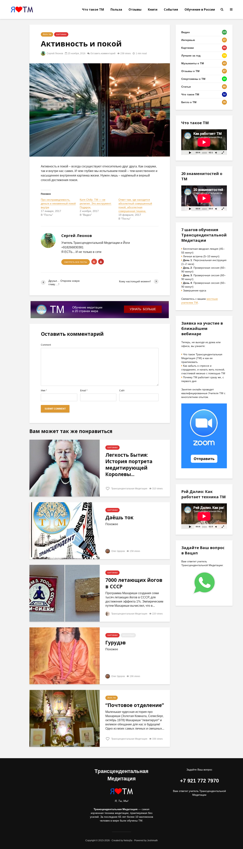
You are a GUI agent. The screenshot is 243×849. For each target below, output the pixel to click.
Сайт (122, 390)
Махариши (128, 635)
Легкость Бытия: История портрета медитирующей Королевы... (128, 464)
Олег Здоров (118, 551)
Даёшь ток (119, 517)
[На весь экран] (223, 152)
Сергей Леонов (54, 53)
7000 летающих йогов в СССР (133, 583)
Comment (46, 345)
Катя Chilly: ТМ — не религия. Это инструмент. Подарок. (95, 203)
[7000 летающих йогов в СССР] (64, 593)
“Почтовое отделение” (134, 705)
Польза (116, 9)
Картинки (61, 34)
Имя (44, 390)
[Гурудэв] (64, 655)
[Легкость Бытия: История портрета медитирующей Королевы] (64, 467)
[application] (204, 142)
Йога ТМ (47, 34)
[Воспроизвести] (190, 152)
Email (84, 390)
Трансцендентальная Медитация (129, 488)
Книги (152, 9)
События (171, 9)
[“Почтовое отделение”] (64, 718)
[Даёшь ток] (64, 530)
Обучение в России (200, 9)
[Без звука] (216, 152)
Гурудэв (115, 642)
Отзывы (135, 9)
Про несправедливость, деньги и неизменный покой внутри (58, 203)
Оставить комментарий (102, 53)
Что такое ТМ (93, 9)
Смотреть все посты (75, 262)
